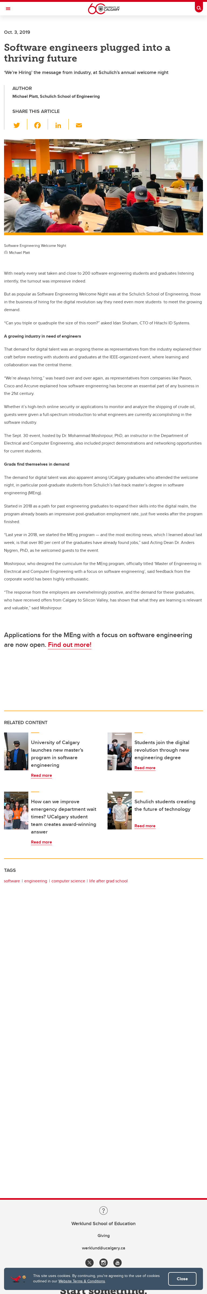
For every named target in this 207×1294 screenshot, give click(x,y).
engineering (35, 881)
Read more (41, 775)
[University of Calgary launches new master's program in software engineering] (16, 751)
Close (182, 1279)
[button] (19, 124)
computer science (68, 881)
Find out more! (69, 644)
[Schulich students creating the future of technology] (120, 810)
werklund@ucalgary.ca (103, 1248)
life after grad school (108, 881)
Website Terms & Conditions (81, 1281)
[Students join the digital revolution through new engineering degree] (120, 751)
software (12, 881)
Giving (104, 1235)
